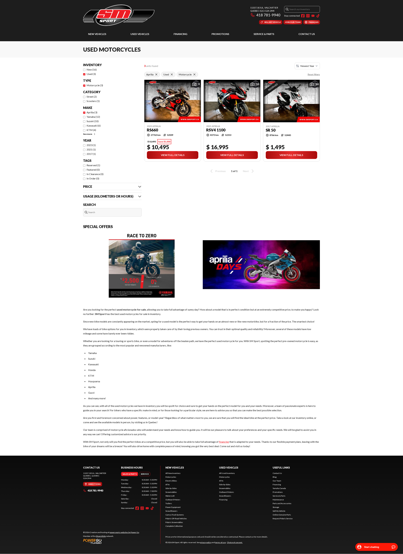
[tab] (129, 474)
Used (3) (91, 73)
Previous (220, 171)
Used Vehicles (140, 33)
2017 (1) (91, 153)
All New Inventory (172, 473)
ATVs (167, 484)
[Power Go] (111, 541)
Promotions (220, 33)
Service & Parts (264, 33)
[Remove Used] (171, 74)
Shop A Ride (101, 536)
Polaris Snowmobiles (174, 522)
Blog (274, 477)
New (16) (92, 69)
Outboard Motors (172, 499)
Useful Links (281, 467)
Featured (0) (93, 169)
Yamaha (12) (93, 116)
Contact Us (306, 33)
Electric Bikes (171, 481)
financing (224, 441)
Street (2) (92, 96)
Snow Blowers (171, 511)
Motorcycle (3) (95, 85)
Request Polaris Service (282, 518)
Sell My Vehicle (279, 511)
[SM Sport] (118, 15)
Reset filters (314, 74)
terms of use (220, 542)
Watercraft (170, 496)
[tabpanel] (139, 491)
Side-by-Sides (171, 488)
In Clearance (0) (95, 173)
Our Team (277, 481)
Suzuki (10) (93, 121)
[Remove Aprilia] (156, 74)
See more (87, 134)
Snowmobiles (171, 492)
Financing (180, 33)
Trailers (168, 503)
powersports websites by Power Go (124, 532)
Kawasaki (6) (94, 125)
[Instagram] (308, 16)
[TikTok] (318, 16)
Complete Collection (174, 526)
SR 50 (270, 130)
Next (246, 171)
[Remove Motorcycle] (194, 74)
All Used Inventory (227, 473)
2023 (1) (91, 145)
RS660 (152, 130)
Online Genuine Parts (282, 515)
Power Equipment (173, 507)
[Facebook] (303, 16)
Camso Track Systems (174, 515)
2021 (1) (91, 149)
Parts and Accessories (282, 503)
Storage (276, 507)
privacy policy (205, 542)
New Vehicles (97, 33)
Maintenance (278, 499)
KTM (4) (91, 129)
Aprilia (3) (92, 112)
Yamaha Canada (279, 488)
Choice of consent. (235, 542)
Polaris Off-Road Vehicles (176, 518)
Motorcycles (170, 477)
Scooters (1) (93, 100)
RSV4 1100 (215, 130)
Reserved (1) (93, 165)
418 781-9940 (268, 15)
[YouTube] (313, 16)
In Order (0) (93, 178)
